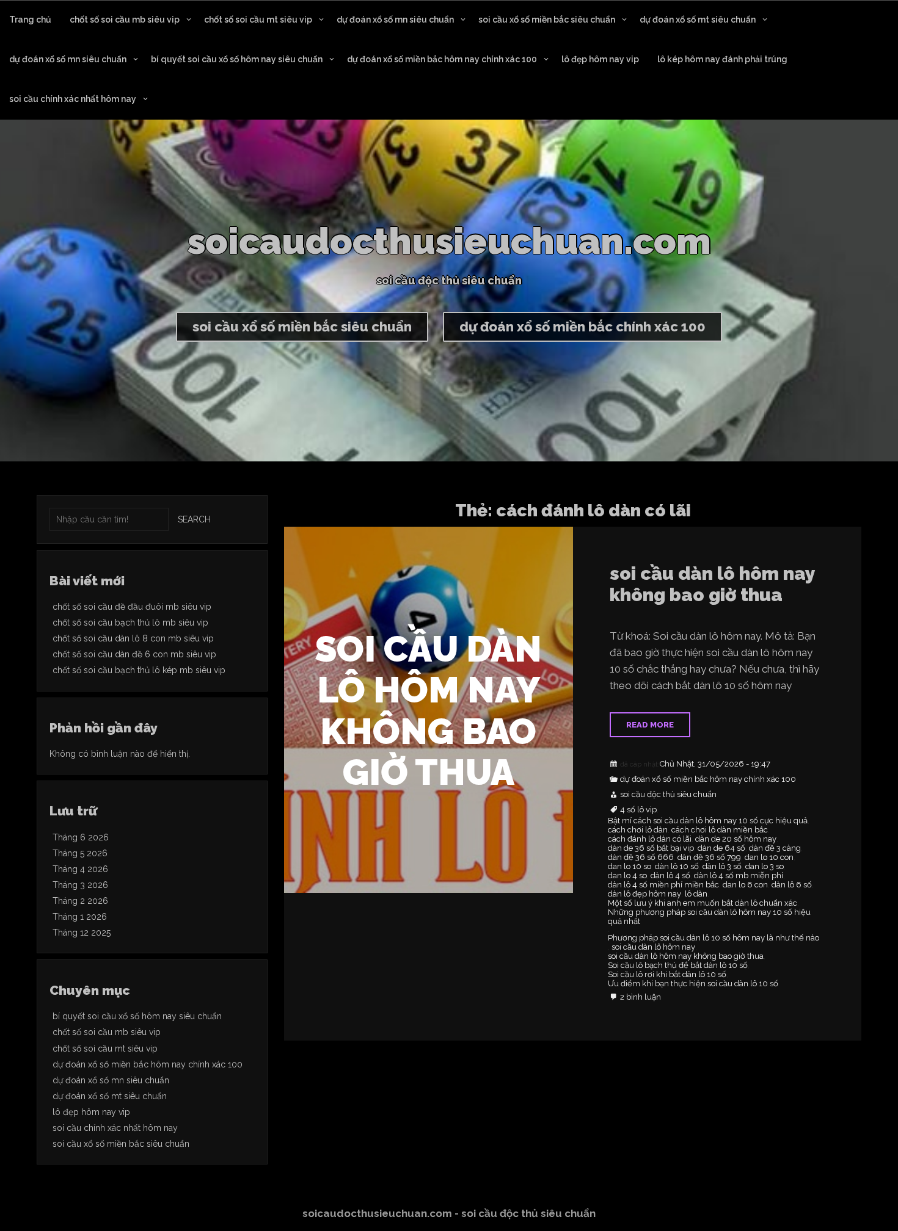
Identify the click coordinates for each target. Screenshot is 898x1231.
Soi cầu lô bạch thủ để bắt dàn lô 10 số (678, 965)
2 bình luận (640, 997)
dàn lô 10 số (677, 866)
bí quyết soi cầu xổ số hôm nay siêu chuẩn (237, 59)
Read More (650, 724)
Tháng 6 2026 (81, 837)
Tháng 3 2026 (80, 885)
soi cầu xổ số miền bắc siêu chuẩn (546, 19)
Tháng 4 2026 (80, 869)
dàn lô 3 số (722, 866)
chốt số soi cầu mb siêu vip (125, 19)
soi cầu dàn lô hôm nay (653, 947)
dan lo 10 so (629, 866)
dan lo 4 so (627, 876)
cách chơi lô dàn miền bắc (719, 830)
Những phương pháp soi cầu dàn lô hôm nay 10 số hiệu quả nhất (709, 917)
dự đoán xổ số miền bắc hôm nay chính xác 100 (442, 59)
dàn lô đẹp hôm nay (644, 894)
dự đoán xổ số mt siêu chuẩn (698, 19)
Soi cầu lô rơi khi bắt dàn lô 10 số (667, 974)
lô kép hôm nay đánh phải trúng (722, 59)
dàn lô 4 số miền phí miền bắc (663, 885)
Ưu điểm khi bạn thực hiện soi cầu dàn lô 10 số (693, 984)
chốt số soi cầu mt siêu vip (258, 19)
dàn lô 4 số (670, 876)
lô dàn (696, 894)
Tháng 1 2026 (80, 917)
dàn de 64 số (721, 848)
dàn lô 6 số (792, 885)
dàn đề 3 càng (775, 848)
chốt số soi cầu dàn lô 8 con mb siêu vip (133, 638)
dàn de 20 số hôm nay (735, 839)
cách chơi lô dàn (638, 830)
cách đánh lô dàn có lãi (650, 839)
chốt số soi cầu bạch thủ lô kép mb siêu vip (139, 670)
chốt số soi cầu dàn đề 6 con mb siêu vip (134, 654)
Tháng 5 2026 (80, 853)
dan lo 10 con (769, 857)
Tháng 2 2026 (80, 901)
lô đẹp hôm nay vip (600, 59)
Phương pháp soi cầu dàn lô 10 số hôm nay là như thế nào (713, 938)
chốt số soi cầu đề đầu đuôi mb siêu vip (132, 607)
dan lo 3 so (764, 866)
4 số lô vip (638, 810)
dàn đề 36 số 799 (709, 857)
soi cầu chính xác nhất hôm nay (72, 99)
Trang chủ (30, 19)
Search (194, 519)
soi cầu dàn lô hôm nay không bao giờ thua (712, 584)
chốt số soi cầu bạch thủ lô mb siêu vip (130, 622)
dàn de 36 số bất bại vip (651, 848)
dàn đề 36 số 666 (641, 857)
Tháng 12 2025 (82, 932)
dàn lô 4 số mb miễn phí (738, 876)
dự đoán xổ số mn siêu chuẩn (395, 19)
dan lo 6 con (745, 885)
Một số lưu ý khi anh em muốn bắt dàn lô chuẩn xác (702, 903)
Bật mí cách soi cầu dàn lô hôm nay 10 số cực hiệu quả (708, 821)
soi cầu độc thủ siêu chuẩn (668, 794)
